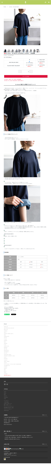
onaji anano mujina (7, 354)
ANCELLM (6, 326)
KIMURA (5, 343)
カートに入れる (26, 76)
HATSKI (5, 337)
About (5, 393)
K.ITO (5, 344)
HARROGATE (6, 336)
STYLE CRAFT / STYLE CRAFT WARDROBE (12, 364)
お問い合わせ (6, 410)
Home (5, 6)
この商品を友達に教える (9, 309)
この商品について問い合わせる (10, 310)
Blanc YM (6, 329)
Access (5, 395)
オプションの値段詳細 (8, 307)
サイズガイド (6, 400)
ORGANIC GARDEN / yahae (9, 355)
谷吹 (5, 369)
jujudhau (5, 340)
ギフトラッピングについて (9, 406)
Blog (5, 394)
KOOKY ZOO (6, 346)
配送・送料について (7, 404)
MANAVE (5, 347)
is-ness (10, 6)
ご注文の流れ (6, 402)
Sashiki (5, 362)
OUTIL (5, 357)
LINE (5, 398)
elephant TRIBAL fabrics (8, 333)
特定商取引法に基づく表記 (9, 407)
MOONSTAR (6, 350)
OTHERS (5, 373)
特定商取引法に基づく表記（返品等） (11, 308)
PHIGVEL (6, 358)
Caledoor (5, 330)
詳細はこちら (44, 431)
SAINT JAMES (6, 361)
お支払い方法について (8, 403)
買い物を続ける (7, 311)
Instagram (6, 397)
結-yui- (5, 371)
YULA (5, 372)
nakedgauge (6, 351)
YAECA (5, 368)
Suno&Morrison (7, 365)
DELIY (5, 332)
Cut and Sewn (16, 6)
